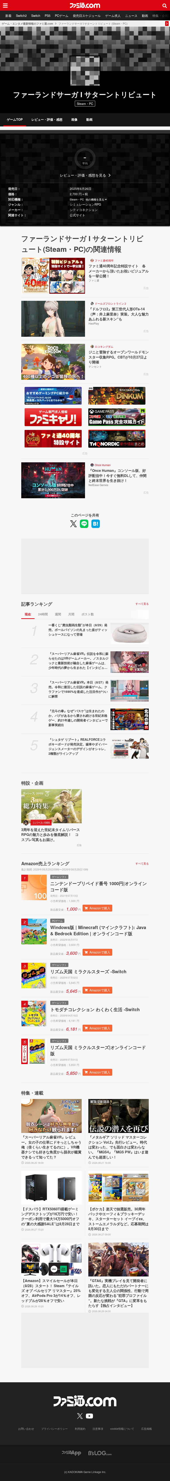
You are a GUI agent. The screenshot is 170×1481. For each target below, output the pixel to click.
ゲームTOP (15, 119)
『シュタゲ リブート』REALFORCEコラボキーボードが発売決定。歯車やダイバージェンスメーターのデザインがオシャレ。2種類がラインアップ (77, 746)
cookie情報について (122, 1428)
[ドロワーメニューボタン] (5, 5)
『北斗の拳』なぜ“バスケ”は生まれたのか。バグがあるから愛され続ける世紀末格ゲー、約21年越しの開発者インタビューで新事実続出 (78, 718)
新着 (8, 15)
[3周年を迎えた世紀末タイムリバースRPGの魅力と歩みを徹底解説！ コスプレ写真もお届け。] (51, 806)
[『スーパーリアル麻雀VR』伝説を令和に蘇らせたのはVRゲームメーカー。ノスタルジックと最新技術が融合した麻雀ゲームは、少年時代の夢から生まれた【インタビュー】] (129, 662)
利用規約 (80, 1428)
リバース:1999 (41, 822)
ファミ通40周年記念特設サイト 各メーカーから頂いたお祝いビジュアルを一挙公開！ (119, 271)
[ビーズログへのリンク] (100, 1452)
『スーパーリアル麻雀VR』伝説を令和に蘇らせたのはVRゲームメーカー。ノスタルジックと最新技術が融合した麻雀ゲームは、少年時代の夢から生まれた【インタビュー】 (78, 660)
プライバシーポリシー (54, 1428)
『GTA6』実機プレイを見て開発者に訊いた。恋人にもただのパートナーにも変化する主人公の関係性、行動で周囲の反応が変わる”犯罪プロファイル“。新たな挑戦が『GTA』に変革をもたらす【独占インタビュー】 (118, 1293)
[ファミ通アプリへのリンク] (71, 1452)
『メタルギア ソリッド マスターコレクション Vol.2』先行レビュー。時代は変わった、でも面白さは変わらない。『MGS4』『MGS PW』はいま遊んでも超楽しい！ (118, 1147)
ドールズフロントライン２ (111, 303)
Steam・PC (77, 199)
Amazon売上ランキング (45, 863)
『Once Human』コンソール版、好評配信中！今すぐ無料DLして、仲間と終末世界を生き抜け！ (118, 475)
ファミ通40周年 (104, 260)
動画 (145, 15)
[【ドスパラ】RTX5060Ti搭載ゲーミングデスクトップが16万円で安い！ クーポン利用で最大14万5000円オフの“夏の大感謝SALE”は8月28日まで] (51, 1188)
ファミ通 (94, 280)
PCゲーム (61, 15)
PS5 (47, 15)
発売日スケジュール (87, 15)
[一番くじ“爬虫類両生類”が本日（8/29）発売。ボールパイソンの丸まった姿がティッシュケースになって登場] (129, 633)
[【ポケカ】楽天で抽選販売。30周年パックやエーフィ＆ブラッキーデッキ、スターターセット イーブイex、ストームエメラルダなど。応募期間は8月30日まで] (118, 1188)
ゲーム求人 (113, 15)
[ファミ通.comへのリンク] (85, 5)
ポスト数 (87, 614)
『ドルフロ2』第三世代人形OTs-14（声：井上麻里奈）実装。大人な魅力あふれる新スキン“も (119, 314)
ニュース (131, 15)
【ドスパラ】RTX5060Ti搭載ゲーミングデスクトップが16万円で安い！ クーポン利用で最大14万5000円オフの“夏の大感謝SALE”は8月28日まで (50, 1216)
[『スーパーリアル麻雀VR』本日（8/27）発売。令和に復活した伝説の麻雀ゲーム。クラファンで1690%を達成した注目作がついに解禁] (129, 690)
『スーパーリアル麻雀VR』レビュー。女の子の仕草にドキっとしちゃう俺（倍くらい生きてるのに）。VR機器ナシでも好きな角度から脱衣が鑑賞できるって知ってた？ (51, 1147)
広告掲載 (146, 1428)
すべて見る (142, 603)
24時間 (43, 614)
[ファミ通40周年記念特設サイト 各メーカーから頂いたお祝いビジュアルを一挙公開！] (53, 276)
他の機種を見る (95, 199)
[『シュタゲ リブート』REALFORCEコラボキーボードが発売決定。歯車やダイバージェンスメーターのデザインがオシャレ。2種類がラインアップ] (129, 748)
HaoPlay (94, 323)
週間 (58, 614)
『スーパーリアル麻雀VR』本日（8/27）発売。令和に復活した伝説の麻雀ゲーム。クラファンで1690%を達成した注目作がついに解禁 (78, 689)
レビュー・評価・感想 (46, 119)
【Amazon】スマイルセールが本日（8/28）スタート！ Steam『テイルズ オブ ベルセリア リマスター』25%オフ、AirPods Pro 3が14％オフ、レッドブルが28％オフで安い (51, 1290)
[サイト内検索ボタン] (164, 5)
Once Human (103, 465)
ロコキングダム (104, 346)
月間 (71, 614)
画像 (74, 119)
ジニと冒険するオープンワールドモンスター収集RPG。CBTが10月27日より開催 (119, 357)
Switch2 (21, 15)
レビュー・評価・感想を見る (83, 175)
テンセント (95, 366)
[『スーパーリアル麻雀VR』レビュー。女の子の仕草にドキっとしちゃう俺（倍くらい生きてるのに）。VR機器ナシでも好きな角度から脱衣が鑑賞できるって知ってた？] (51, 1116)
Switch (35, 15)
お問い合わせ (26, 1428)
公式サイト (77, 215)
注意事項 (98, 1428)
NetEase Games (98, 485)
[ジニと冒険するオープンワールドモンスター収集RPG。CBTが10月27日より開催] (53, 362)
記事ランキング (36, 604)
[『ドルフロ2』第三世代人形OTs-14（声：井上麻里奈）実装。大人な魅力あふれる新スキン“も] (53, 319)
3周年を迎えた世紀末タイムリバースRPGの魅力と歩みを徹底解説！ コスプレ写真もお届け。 (50, 834)
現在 (28, 614)
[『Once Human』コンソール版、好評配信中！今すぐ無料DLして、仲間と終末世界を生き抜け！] (53, 480)
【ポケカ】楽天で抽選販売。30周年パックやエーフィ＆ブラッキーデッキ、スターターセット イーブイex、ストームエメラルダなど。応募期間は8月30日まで (118, 1219)
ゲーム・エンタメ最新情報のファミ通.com (27, 24)
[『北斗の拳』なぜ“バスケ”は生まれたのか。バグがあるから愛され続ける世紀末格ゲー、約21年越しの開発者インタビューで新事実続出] (129, 719)
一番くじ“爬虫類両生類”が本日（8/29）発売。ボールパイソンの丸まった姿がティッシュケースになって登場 (77, 629)
